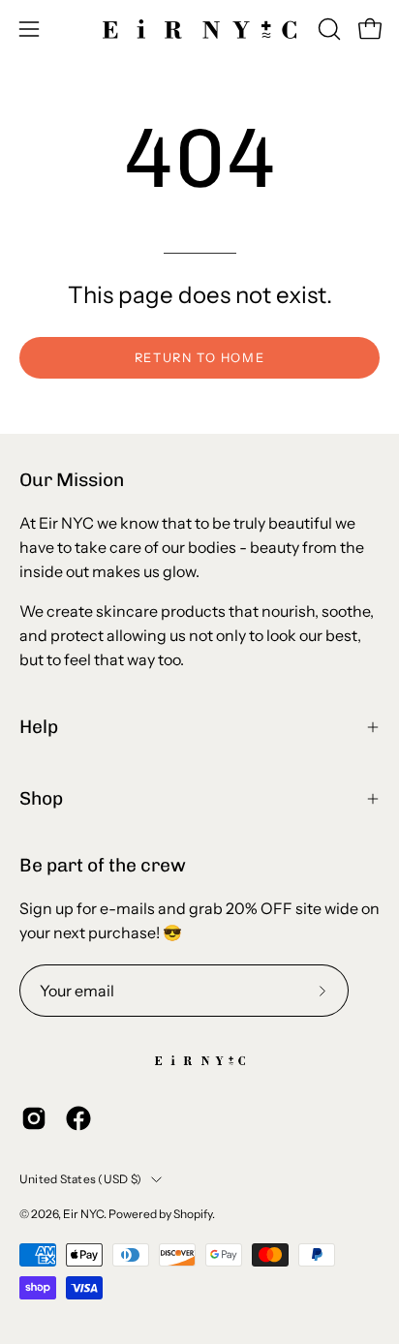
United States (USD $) (80, 1179)
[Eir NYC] (199, 29)
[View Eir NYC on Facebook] (78, 1118)
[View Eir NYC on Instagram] (33, 1118)
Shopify (192, 1214)
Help (38, 727)
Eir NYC (83, 1214)
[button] (327, 29)
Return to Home (199, 358)
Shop (41, 798)
